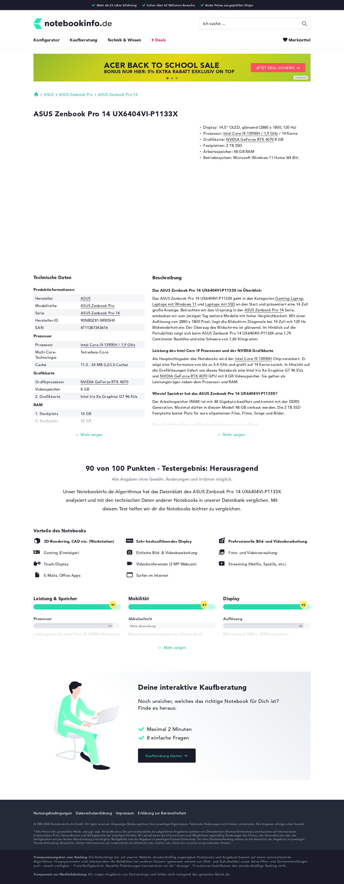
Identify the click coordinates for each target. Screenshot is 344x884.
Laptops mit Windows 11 (174, 304)
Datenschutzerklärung (94, 813)
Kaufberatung (83, 39)
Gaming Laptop (289, 298)
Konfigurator (46, 39)
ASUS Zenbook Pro (76, 94)
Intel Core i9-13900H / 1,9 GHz (250, 133)
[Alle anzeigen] (172, 647)
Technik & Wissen (124, 39)
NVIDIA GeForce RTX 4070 (250, 139)
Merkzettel (300, 39)
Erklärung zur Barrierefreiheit (162, 813)
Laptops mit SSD (220, 304)
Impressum (125, 813)
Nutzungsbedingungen (52, 813)
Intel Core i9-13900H (253, 358)
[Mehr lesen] (89, 434)
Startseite (36, 94)
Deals (160, 39)
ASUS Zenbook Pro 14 (117, 94)
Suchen (304, 23)
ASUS (49, 94)
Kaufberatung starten (164, 756)
